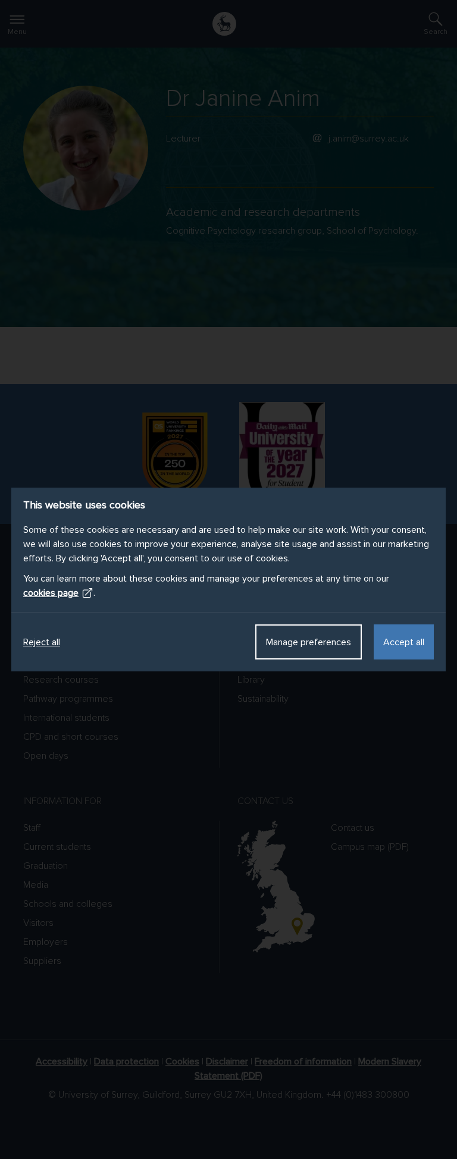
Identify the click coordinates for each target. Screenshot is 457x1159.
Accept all (403, 642)
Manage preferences (308, 642)
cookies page (51, 593)
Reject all (41, 642)
